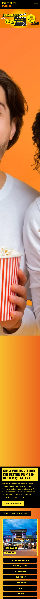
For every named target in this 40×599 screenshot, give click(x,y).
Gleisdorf (21, 577)
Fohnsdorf (20, 571)
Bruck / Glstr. (20, 566)
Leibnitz (20, 588)
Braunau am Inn (20, 560)
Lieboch (21, 594)
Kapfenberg (21, 582)
